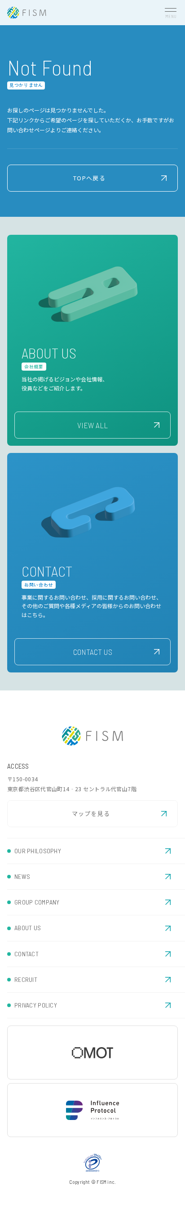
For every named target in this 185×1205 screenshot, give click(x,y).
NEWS (22, 876)
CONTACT (26, 954)
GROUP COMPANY (37, 902)
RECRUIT (25, 979)
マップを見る (91, 813)
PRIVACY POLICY (35, 1005)
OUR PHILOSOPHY (37, 851)
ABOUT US (27, 928)
